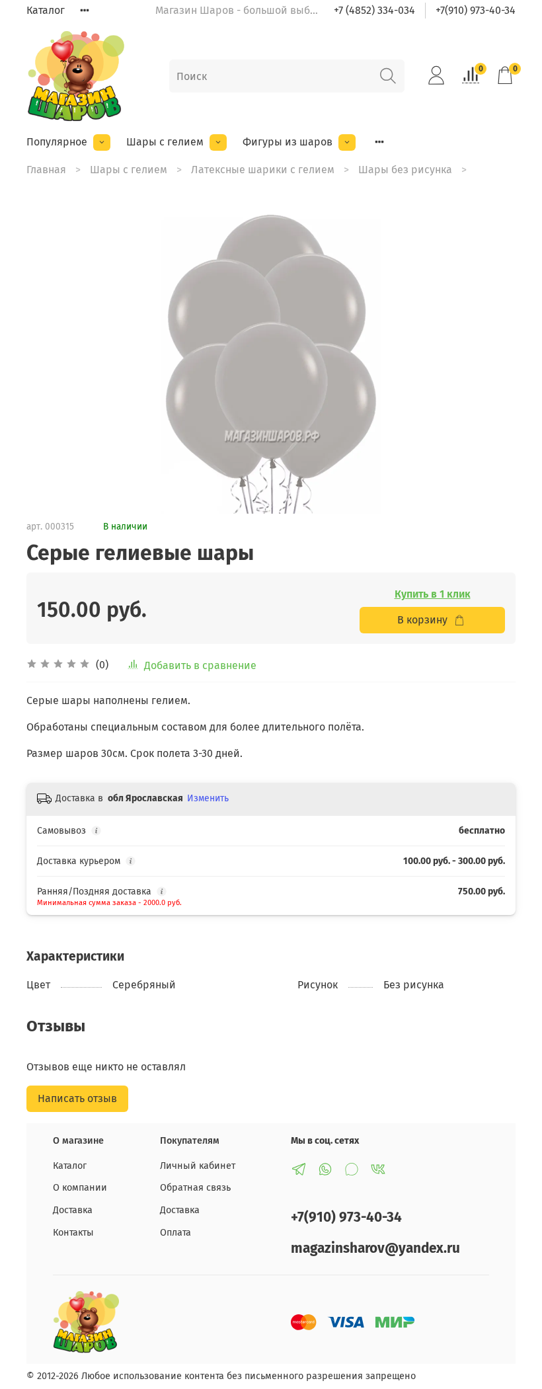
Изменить (208, 798)
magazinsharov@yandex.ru (375, 1248)
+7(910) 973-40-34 (476, 10)
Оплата (175, 1232)
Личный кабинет (197, 1165)
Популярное (56, 142)
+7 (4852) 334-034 (374, 10)
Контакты (73, 1232)
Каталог (45, 10)
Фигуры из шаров (287, 142)
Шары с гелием (165, 142)
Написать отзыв (77, 1098)
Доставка (73, 1210)
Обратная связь (195, 1187)
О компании (80, 1187)
